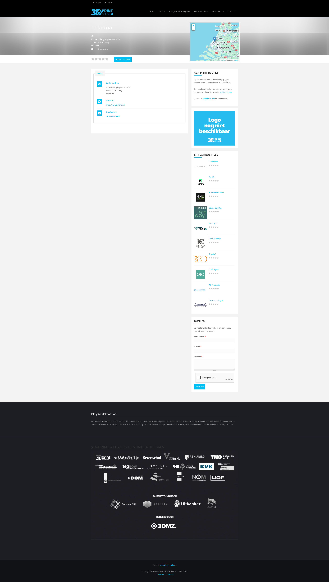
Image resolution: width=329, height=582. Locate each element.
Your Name (200, 336)
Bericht (198, 356)
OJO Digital (214, 270)
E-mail (197, 346)
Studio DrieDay (215, 208)
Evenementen (218, 11)
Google (236, 60)
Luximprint (213, 162)
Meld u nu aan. (226, 92)
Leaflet (223, 60)
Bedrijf (100, 73)
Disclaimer (160, 574)
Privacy (170, 574)
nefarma (104, 49)
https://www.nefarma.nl (115, 105)
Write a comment (122, 59)
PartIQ (211, 177)
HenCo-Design (215, 239)
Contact (232, 11)
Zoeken (161, 11)
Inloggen (98, 2)
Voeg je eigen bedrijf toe (179, 11)
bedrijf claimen (209, 98)
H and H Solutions (216, 193)
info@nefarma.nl (113, 116)
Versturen (200, 386)
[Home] (102, 12)
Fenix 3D (212, 223)
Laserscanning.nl (216, 300)
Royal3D (212, 254)
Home (151, 11)
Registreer (111, 2)
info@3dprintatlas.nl (168, 565)
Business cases (201, 11)
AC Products (214, 285)
